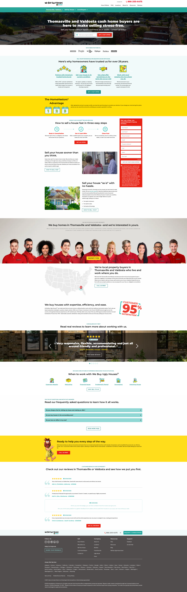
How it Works (105, 5)
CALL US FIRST (63, 452)
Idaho (101, 565)
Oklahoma (69, 569)
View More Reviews (93, 354)
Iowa (116, 565)
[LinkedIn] (54, 542)
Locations (118, 5)
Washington (134, 569)
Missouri (83, 567)
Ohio (63, 569)
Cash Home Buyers (82, 550)
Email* (123, 140)
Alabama (47, 565)
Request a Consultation (132, 532)
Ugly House (97, 553)
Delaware (85, 565)
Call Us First (101, 285)
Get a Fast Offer (104, 35)
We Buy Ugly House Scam (117, 550)
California (64, 565)
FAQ (112, 5)
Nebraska (95, 567)
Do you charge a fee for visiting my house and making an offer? (65, 410)
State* (123, 152)
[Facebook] (46, 542)
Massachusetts (55, 567)
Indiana (111, 565)
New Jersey (117, 567)
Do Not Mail (130, 544)
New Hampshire (109, 567)
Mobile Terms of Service (59, 575)
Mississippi (76, 567)
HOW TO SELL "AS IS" (90, 210)
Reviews (139, 5)
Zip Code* (124, 156)
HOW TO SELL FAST (52, 170)
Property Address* (126, 144)
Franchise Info (97, 550)
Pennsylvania (82, 569)
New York (131, 567)
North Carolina (48, 569)
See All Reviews (93, 525)
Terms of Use (125, 185)
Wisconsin (65, 571)
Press (95, 556)
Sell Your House (81, 547)
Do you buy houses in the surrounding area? (59, 415)
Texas (112, 569)
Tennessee (106, 569)
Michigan (62, 567)
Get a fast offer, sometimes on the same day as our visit (103, 77)
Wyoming (72, 571)
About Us (125, 5)
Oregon (75, 569)
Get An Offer (81, 142)
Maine (138, 565)
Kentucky (126, 565)
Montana (89, 567)
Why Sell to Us (81, 544)
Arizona (53, 565)
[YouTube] (52, 542)
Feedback (129, 541)
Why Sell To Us (93, 389)
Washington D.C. (49, 571)
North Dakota (57, 569)
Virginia (127, 569)
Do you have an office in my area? (56, 420)
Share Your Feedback (53, 550)
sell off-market (93, 191)
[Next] (137, 346)
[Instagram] (49, 542)
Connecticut (78, 565)
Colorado (71, 565)
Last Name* (125, 131)
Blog (112, 547)
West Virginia (58, 571)
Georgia (96, 565)
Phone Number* (126, 135)
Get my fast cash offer (131, 162)
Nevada (101, 567)
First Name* (125, 127)
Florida (91, 565)
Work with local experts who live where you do (123, 77)
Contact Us (119, 1)
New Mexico (125, 567)
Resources (133, 5)
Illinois (106, 565)
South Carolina (99, 569)
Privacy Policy (133, 185)
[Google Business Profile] (57, 542)
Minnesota (69, 567)
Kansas (120, 565)
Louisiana (132, 565)
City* (123, 148)
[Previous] (50, 346)
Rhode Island (90, 569)
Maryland (47, 567)
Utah (116, 569)
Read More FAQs (93, 428)
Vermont (121, 569)
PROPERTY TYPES (93, 258)
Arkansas (58, 565)
